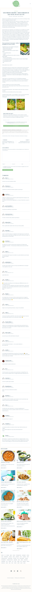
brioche (28, 555)
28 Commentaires (20, 16)
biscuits (14, 555)
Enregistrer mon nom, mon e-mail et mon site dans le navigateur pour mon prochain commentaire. (15, 167)
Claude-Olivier (8, 322)
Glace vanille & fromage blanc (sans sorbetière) (6, 482)
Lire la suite (4, 487)
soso (6, 405)
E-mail (13, 164)
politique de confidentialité (20, 122)
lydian (6, 251)
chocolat (10, 556)
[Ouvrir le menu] (30, 3)
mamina (7, 194)
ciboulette (17, 556)
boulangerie (24, 555)
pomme (28, 561)
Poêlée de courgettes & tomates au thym (21, 482)
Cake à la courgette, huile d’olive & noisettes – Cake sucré (7, 501)
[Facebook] (11, 571)
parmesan (24, 561)
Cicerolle (7, 230)
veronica (7, 241)
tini (6, 368)
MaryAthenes (8, 386)
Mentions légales (10, 577)
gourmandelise (8, 206)
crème (28, 556)
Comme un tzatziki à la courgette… (21, 462)
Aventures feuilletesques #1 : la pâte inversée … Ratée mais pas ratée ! (8, 142)
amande (7, 555)
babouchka (7, 222)
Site (22, 164)
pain (21, 561)
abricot (2, 555)
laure (6, 178)
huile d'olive (26, 559)
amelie (6, 350)
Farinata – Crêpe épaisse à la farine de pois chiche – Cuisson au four (23, 543)
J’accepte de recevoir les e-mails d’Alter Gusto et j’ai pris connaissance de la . (16, 122)
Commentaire (5, 150)
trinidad (7, 415)
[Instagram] (14, 571)
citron (21, 556)
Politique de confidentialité (20, 577)
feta (18, 558)
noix (12, 561)
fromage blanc (3, 559)
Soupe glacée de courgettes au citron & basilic (6, 521)
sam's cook (7, 332)
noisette (10, 561)
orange (18, 561)
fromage (26, 558)
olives (15, 561)
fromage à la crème (10, 559)
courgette (24, 556)
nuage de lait (8, 360)
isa (5, 271)
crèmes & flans (10, 558)
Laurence (7, 378)
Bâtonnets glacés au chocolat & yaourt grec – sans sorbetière (24, 521)
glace (19, 559)
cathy (6, 312)
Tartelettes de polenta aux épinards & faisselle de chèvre (24, 141)
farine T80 (14, 558)
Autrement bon (8, 214)
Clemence (7, 186)
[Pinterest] (18, 571)
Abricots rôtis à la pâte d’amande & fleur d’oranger (22, 501)
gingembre (15, 559)
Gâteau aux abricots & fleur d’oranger (5, 462)
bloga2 (6, 293)
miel (7, 561)
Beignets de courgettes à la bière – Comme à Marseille (7, 542)
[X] (21, 571)
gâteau (22, 559)
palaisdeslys (8, 262)
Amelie (6, 279)
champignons (6, 556)
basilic (11, 555)
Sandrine (7, 395)
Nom (4, 164)
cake (2, 556)
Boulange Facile (18, 555)
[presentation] (8, 456)
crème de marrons (4, 558)
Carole (6, 435)
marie (6, 304)
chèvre (14, 556)
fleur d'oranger (22, 558)
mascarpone (3, 561)
